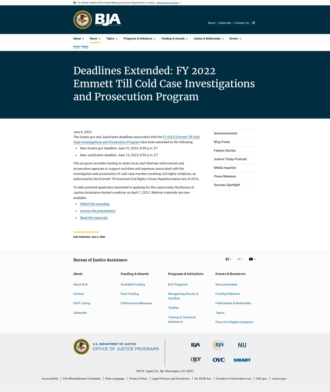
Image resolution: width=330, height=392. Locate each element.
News (85, 46)
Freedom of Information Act (233, 378)
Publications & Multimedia (233, 303)
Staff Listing (81, 303)
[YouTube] (253, 262)
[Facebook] (230, 262)
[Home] (108, 19)
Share (256, 25)
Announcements (226, 284)
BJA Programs (178, 284)
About (211, 23)
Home (76, 46)
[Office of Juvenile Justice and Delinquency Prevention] (196, 363)
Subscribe (225, 23)
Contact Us (242, 23)
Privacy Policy (138, 378)
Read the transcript (94, 218)
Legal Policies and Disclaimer (171, 378)
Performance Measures (136, 303)
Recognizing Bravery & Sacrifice (183, 296)
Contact (78, 294)
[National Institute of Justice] (242, 348)
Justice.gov (279, 378)
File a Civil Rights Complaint (234, 322)
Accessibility (50, 378)
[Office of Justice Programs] (82, 19)
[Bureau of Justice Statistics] (219, 350)
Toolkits (173, 308)
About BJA (80, 284)
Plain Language (115, 378)
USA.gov (261, 378)
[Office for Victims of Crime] (219, 362)
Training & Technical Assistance (182, 319)
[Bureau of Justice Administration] (195, 348)
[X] (241, 262)
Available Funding (133, 284)
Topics (219, 312)
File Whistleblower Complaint (81, 378)
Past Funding (130, 294)
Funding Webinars (227, 294)
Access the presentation (97, 211)
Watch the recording (94, 204)
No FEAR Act (202, 378)
